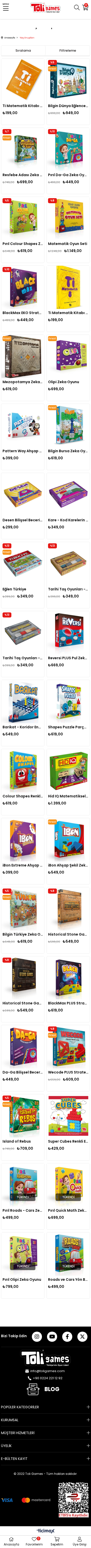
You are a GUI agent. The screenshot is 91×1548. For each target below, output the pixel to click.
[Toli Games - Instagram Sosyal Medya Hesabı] (37, 1337)
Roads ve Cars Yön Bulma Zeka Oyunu (68, 1279)
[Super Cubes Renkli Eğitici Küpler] (68, 1116)
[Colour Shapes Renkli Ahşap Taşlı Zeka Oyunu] (22, 770)
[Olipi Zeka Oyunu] (68, 356)
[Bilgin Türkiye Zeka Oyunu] (22, 909)
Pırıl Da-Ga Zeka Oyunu (68, 174)
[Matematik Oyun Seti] (68, 218)
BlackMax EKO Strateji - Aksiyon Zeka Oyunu (23, 312)
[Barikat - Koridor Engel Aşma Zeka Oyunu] (22, 701)
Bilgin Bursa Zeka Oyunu (68, 450)
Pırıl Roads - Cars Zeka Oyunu (23, 1210)
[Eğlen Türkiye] (22, 563)
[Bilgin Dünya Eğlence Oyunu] (68, 80)
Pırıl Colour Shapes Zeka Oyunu (23, 243)
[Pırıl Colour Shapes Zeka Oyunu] (22, 218)
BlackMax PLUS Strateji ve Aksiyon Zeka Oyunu (68, 1003)
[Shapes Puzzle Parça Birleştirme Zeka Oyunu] (68, 701)
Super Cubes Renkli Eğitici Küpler (68, 1141)
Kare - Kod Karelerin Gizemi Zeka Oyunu (68, 520)
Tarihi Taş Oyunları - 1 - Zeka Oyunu (23, 658)
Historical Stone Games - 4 (68, 934)
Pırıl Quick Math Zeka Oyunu (68, 1210)
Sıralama (23, 50)
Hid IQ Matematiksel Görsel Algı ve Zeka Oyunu (68, 796)
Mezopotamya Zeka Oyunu (23, 381)
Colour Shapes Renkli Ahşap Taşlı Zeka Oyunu (23, 796)
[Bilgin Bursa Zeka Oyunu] (68, 425)
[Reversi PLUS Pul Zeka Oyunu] (68, 632)
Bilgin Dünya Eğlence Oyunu (68, 105)
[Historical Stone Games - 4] (68, 909)
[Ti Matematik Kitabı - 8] (68, 287)
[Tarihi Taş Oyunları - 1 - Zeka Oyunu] (22, 632)
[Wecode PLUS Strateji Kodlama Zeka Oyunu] (68, 1046)
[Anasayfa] (45, 1358)
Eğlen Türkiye (14, 589)
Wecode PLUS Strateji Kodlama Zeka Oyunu (68, 1072)
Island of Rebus (17, 1141)
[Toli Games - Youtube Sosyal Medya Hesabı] (52, 1337)
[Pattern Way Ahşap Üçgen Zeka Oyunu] (22, 425)
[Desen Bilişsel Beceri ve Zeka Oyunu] (22, 494)
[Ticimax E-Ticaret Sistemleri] (46, 1531)
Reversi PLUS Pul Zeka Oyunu (68, 658)
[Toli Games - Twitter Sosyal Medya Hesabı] (82, 1337)
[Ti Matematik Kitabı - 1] (22, 80)
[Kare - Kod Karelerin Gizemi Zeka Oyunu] (68, 494)
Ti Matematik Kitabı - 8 (68, 312)
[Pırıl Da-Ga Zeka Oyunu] (68, 149)
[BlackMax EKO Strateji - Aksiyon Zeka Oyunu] (22, 287)
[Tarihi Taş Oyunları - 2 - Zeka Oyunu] (68, 563)
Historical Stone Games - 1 (23, 1003)
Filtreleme (67, 50)
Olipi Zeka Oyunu (63, 381)
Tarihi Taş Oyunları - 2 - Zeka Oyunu (68, 589)
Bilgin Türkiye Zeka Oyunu (23, 934)
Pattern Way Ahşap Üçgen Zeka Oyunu (23, 450)
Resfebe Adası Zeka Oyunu (23, 174)
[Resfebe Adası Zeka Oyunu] (22, 149)
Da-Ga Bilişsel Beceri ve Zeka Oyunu (23, 1072)
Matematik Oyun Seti (67, 243)
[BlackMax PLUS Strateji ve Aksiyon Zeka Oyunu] (68, 978)
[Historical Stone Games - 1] (22, 978)
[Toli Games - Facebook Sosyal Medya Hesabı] (67, 1337)
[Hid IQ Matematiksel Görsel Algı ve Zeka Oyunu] (68, 770)
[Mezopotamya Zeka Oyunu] (22, 356)
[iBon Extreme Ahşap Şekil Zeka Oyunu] (22, 839)
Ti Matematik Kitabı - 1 (23, 105)
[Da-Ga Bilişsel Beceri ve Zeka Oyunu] (22, 1046)
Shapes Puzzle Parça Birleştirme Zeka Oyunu (68, 727)
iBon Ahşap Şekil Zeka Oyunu (68, 865)
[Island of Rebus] (22, 1116)
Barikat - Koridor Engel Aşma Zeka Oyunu (23, 727)
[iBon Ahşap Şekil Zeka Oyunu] (68, 839)
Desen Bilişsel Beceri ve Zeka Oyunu (23, 520)
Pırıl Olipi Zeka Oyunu (22, 1279)
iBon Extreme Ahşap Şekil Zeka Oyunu (23, 865)
